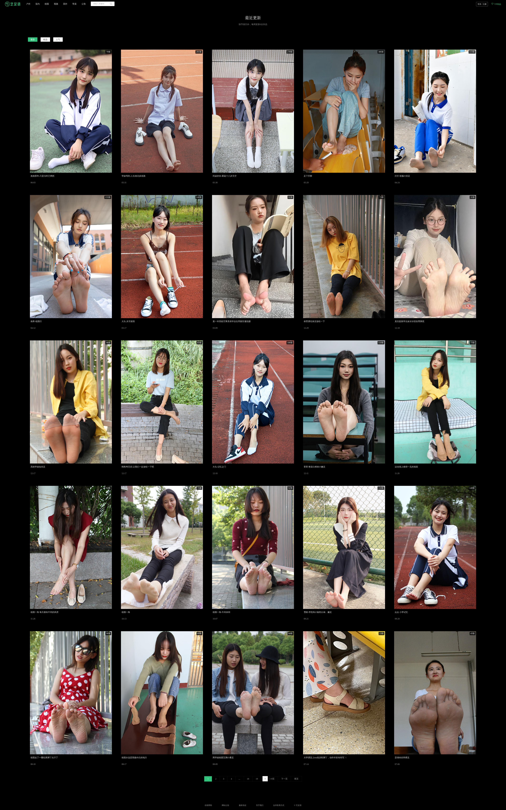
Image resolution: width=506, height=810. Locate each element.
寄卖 (74, 4)
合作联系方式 (278, 805)
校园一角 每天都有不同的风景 (45, 612)
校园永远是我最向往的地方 (134, 757)
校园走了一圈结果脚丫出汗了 (44, 757)
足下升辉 (308, 176)
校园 (47, 4)
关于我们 (259, 805)
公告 (84, 4)
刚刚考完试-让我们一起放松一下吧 (138, 467)
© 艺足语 (297, 805)
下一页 (284, 779)
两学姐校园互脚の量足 (223, 757)
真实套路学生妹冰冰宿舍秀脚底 (409, 321)
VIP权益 (497, 4)
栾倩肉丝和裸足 (402, 757)
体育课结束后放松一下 (314, 321)
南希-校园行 (36, 321)
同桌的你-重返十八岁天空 (225, 176)
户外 (28, 4)
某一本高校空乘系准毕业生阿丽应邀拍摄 (232, 321)
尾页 (296, 779)
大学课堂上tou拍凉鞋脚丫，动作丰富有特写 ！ (325, 757)
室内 (37, 4)
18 (248, 779)
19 (257, 779)
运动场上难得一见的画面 (406, 467)
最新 (33, 39)
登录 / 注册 (482, 4)
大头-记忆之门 (219, 467)
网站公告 (225, 805)
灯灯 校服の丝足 (402, 176)
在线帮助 (208, 805)
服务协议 (242, 805)
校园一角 (126, 612)
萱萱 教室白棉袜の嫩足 (314, 467)
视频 (56, 4)
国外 (65, 4)
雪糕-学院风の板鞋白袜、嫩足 (318, 612)
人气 (58, 39)
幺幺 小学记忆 (401, 612)
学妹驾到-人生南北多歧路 (133, 176)
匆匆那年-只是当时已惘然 (42, 176)
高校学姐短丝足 (38, 467)
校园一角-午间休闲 (221, 612)
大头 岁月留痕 (128, 321)
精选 (45, 39)
